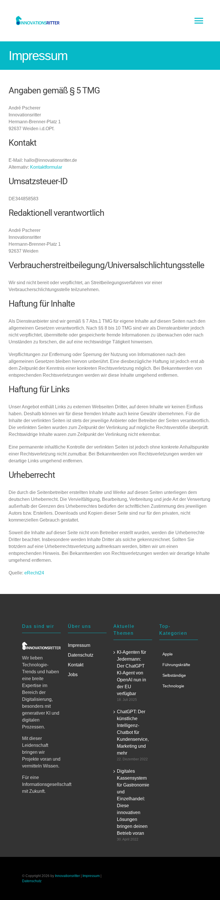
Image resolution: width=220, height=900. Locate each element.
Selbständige (174, 675)
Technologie (173, 686)
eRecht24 (34, 572)
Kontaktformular (46, 167)
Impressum (91, 876)
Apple (167, 654)
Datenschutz (32, 881)
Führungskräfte (176, 664)
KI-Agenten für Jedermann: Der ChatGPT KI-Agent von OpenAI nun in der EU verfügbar (131, 673)
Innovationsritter (67, 876)
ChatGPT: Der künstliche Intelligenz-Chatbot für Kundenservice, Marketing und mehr (133, 732)
